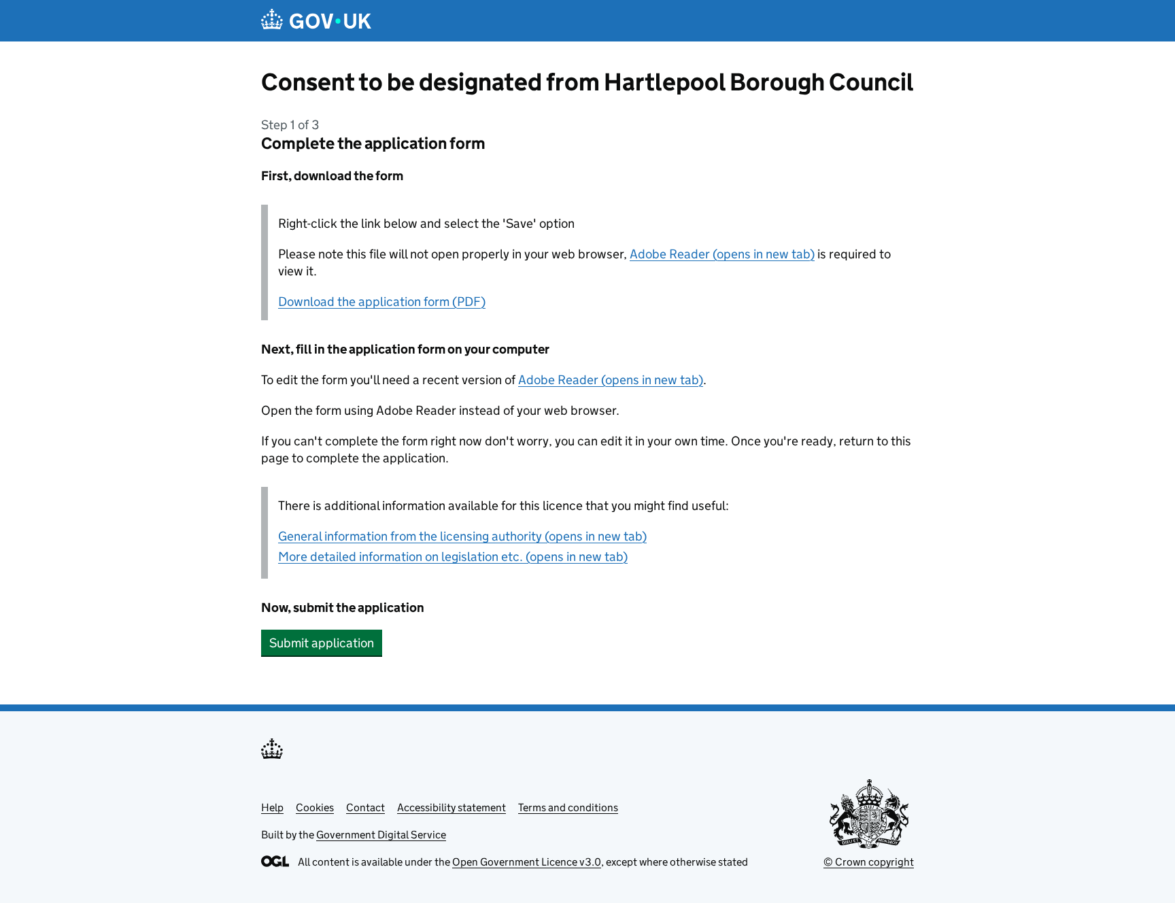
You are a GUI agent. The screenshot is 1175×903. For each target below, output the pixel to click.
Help (272, 807)
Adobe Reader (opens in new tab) (722, 254)
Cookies (315, 807)
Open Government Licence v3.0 (526, 861)
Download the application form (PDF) (382, 301)
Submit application (321, 643)
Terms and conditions (568, 807)
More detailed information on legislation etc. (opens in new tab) (453, 556)
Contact (365, 807)
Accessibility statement (451, 807)
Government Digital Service (381, 834)
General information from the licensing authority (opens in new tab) (462, 536)
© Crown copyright (868, 861)
